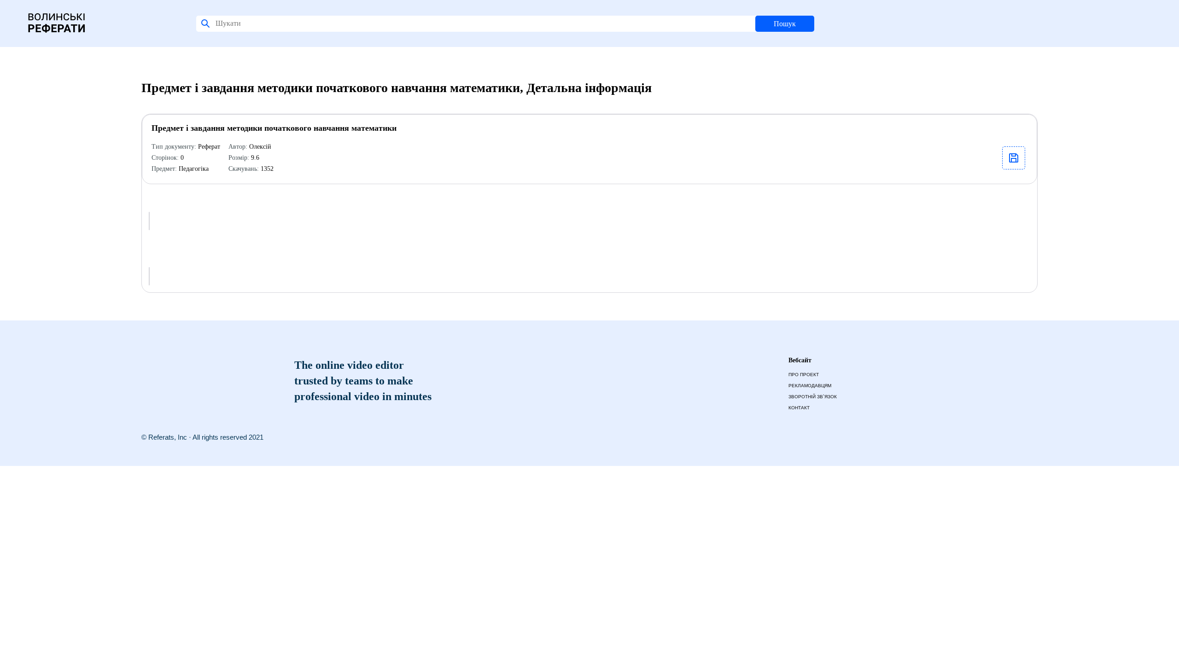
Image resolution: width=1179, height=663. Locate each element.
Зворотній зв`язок (812, 396)
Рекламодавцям (809, 385)
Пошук (785, 24)
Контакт (799, 407)
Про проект (803, 374)
